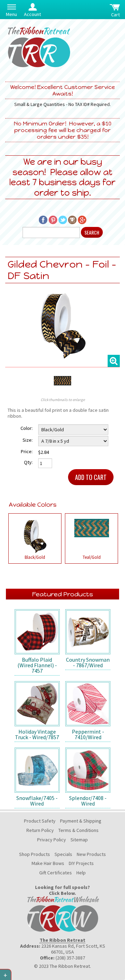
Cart (115, 14)
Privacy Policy (51, 839)
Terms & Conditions (78, 830)
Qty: (28, 462)
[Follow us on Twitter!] (62, 219)
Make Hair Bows (48, 863)
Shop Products (34, 854)
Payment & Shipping (80, 821)
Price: (27, 451)
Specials (63, 854)
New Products (91, 854)
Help (81, 872)
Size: (28, 440)
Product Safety (40, 821)
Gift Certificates (55, 872)
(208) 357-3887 (70, 958)
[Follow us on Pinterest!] (53, 219)
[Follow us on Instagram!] (72, 219)
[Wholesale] (62, 913)
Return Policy (40, 830)
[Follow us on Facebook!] (43, 219)
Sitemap (79, 839)
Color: (26, 428)
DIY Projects (81, 863)
